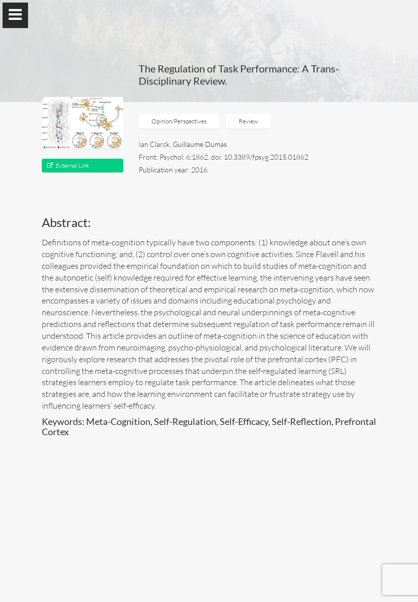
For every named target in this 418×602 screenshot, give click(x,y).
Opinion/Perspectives (178, 121)
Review (248, 121)
